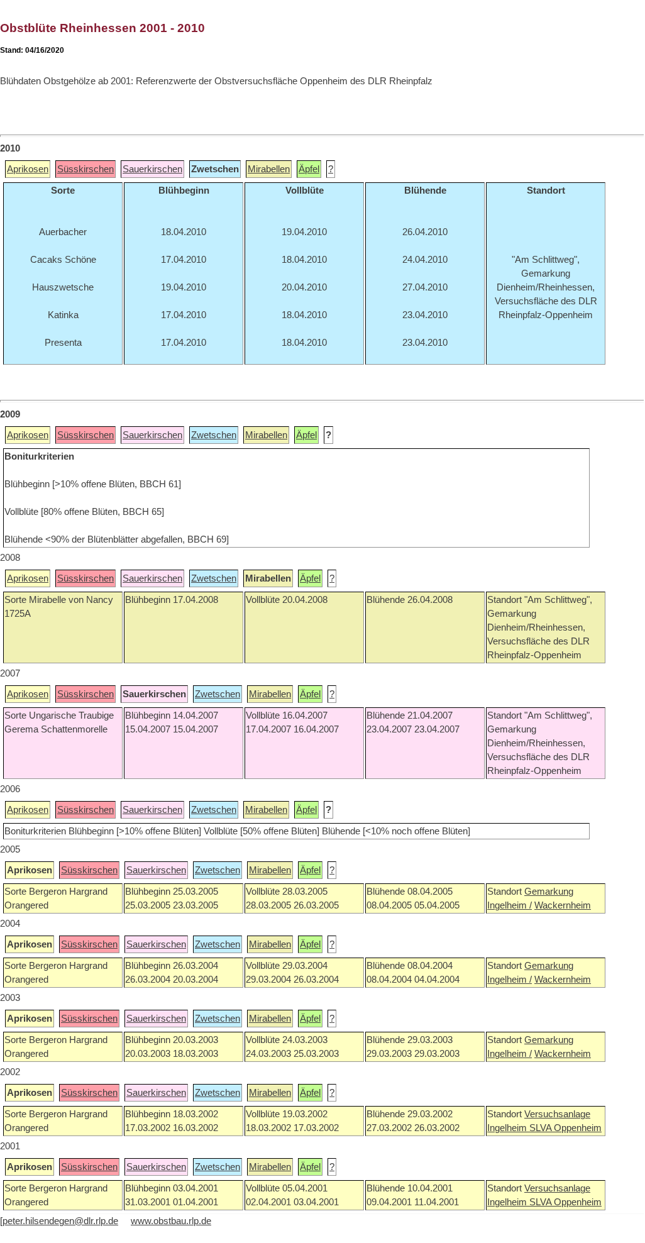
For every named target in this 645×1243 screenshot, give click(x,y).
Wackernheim (562, 905)
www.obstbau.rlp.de (171, 1221)
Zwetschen (213, 435)
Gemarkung (548, 892)
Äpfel (309, 169)
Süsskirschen (85, 169)
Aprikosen (27, 169)
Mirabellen (269, 169)
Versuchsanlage (557, 1114)
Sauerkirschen (152, 169)
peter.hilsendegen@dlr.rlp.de (60, 1221)
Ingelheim (508, 1128)
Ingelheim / (509, 905)
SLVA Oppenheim (565, 1128)
